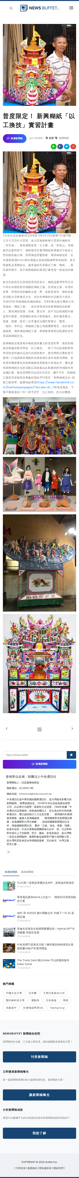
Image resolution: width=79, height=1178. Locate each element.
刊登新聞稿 (39, 1057)
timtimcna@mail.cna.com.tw (35, 793)
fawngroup (57, 1007)
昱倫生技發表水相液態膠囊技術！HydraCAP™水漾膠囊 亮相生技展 (46, 930)
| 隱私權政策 (45, 1168)
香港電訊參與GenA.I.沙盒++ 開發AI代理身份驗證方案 (46, 899)
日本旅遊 (51, 1000)
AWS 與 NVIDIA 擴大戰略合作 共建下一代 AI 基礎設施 (45, 915)
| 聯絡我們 (58, 1168)
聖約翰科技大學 (15, 1000)
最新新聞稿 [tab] (27, 872)
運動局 (35, 1000)
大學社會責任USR (54, 993)
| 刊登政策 (20, 1168)
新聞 (51, 138)
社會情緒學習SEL (33, 1007)
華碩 (65, 1000)
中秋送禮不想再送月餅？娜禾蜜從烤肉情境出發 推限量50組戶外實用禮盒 (45, 946)
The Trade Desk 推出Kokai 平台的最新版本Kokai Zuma (43, 962)
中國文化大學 (14, 993)
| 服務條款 (32, 1168)
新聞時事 (63, 138)
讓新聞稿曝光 (39, 1095)
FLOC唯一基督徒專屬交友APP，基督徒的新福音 (45, 882)
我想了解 (39, 1133)
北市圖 (33, 993)
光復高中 (11, 1007)
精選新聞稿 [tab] (11, 872)
